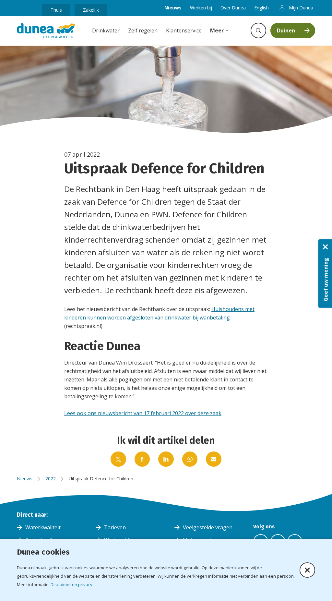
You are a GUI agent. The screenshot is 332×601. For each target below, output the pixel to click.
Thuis (56, 10)
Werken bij (201, 8)
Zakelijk (91, 10)
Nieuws (173, 8)
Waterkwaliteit (43, 527)
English (261, 8)
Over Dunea (233, 8)
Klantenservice (184, 30)
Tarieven (115, 527)
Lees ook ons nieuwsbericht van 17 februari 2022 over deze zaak (142, 413)
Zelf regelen (143, 30)
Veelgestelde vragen (207, 527)
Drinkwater (106, 30)
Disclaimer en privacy (71, 584)
